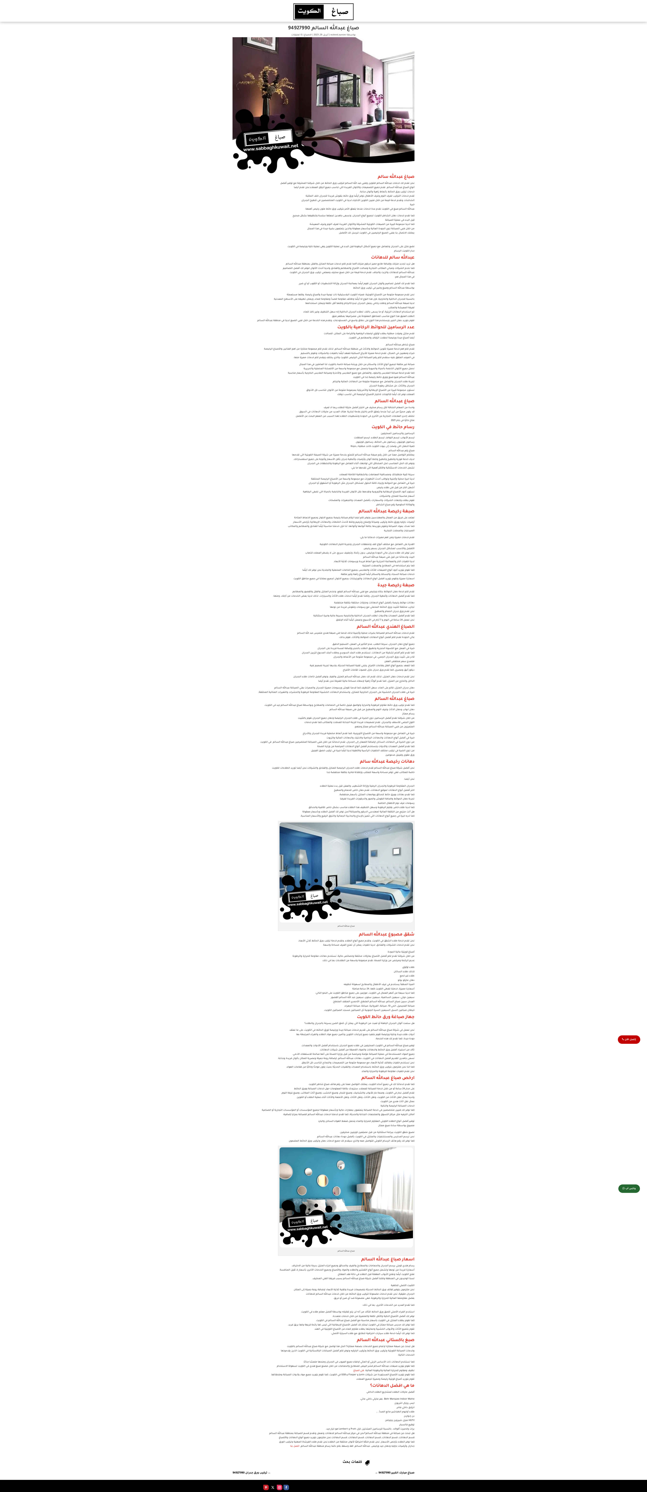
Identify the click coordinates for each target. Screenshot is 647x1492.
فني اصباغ (358, 1370)
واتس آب (630, 1188)
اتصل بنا (294, 1446)
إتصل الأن (630, 1039)
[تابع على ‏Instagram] (279, 1487)
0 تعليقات (296, 35)
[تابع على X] (272, 1487)
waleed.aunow (338, 35)
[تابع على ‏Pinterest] (266, 1487)
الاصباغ (308, 35)
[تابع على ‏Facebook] (286, 1487)
